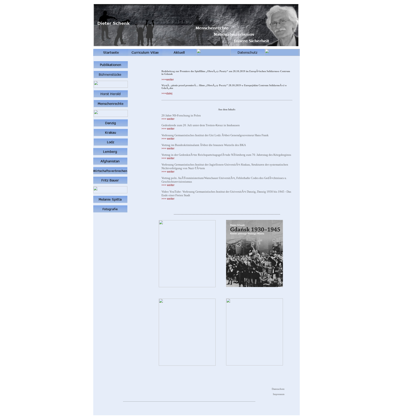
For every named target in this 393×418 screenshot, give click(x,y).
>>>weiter (167, 79)
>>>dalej (166, 93)
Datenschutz (278, 389)
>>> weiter (167, 119)
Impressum (279, 394)
